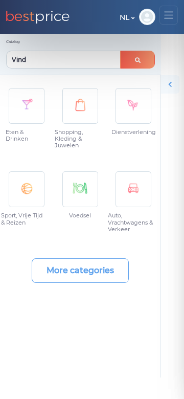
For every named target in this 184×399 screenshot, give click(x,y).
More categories (80, 270)
